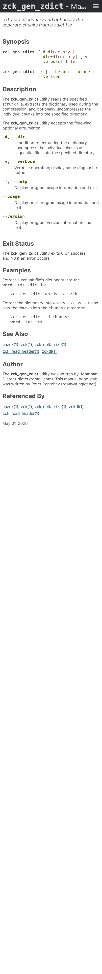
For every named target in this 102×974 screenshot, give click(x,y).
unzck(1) (10, 344)
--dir (44, 56)
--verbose (49, 61)
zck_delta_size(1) (50, 344)
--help (57, 71)
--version (49, 76)
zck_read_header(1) (21, 351)
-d (42, 52)
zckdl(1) (49, 351)
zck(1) (26, 344)
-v (84, 56)
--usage (81, 71)
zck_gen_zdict (46, 6)
